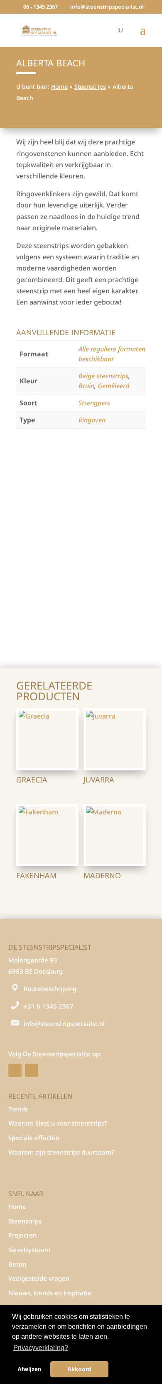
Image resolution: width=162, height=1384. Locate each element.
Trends (18, 1109)
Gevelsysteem (29, 1249)
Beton (17, 1264)
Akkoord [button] (79, 1369)
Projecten (22, 1235)
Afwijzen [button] (29, 1369)
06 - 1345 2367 (40, 6)
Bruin (86, 385)
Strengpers (94, 402)
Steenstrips (90, 86)
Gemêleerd (113, 385)
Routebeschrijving (50, 988)
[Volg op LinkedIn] (31, 1070)
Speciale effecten (33, 1137)
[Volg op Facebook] (15, 1070)
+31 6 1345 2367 (49, 1006)
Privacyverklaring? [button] (40, 1347)
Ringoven (92, 419)
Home (59, 86)
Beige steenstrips (103, 375)
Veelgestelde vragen (38, 1278)
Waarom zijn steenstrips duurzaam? (61, 1152)
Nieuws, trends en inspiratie (49, 1293)
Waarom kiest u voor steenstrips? (57, 1123)
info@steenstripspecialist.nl (64, 1023)
